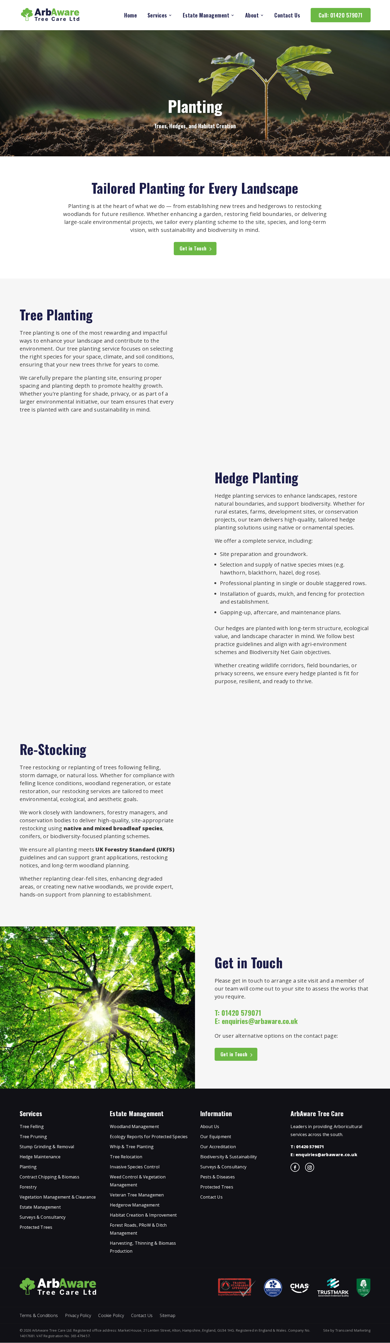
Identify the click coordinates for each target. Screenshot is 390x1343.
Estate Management (206, 16)
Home (130, 16)
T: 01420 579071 (307, 1147)
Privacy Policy (78, 1315)
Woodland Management (134, 1127)
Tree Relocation (126, 1157)
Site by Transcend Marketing (346, 1330)
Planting (28, 1167)
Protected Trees (36, 1227)
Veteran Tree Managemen (137, 1195)
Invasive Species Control (134, 1167)
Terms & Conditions (39, 1315)
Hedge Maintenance (40, 1157)
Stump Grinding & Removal (47, 1147)
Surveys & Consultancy (43, 1217)
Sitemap (167, 1315)
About (252, 16)
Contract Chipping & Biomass (49, 1177)
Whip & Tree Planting (132, 1147)
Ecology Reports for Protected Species (149, 1137)
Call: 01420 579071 (341, 15)
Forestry (28, 1187)
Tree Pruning (33, 1137)
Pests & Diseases (217, 1177)
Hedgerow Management (134, 1205)
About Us (209, 1127)
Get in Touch (193, 248)
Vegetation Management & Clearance (58, 1197)
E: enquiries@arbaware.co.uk (324, 1155)
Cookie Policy (111, 1315)
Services (157, 16)
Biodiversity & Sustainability (228, 1157)
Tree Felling (32, 1127)
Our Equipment (215, 1137)
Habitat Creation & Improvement (143, 1215)
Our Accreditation (218, 1147)
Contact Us (287, 16)
